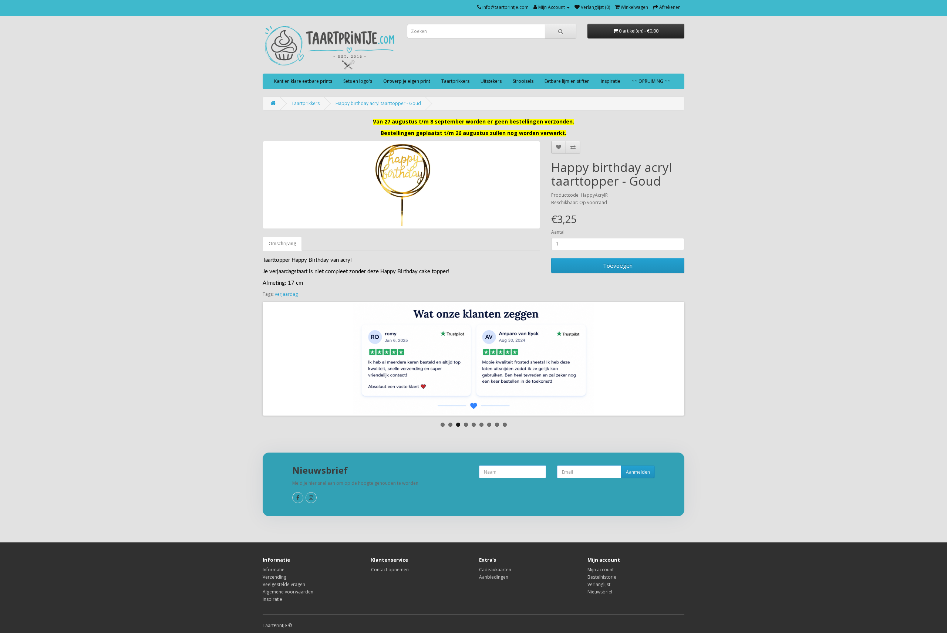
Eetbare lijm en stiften (567, 81)
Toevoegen (618, 265)
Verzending (274, 577)
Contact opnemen (390, 569)
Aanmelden (638, 472)
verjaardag (286, 294)
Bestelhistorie (601, 577)
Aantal (558, 232)
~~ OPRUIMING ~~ (650, 81)
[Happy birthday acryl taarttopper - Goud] (401, 185)
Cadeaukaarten (495, 569)
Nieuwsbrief (600, 592)
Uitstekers (491, 81)
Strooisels (523, 81)
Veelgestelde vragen (284, 584)
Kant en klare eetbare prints (303, 81)
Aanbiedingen (493, 577)
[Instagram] (311, 497)
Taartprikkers (455, 81)
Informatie (273, 569)
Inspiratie (610, 81)
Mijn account (600, 569)
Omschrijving (282, 243)
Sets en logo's (357, 81)
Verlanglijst (598, 584)
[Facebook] (297, 497)
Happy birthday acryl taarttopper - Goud (378, 103)
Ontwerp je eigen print (406, 81)
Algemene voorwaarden (288, 592)
